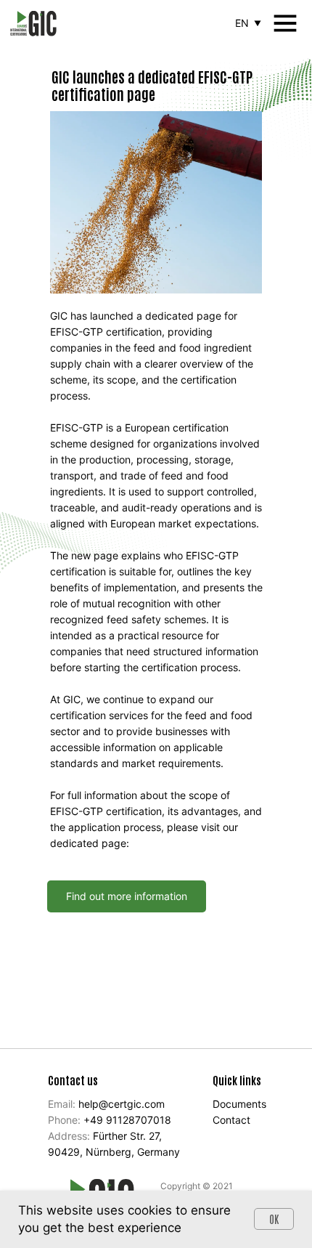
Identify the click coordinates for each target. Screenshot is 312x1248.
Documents (239, 1104)
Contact (231, 1120)
